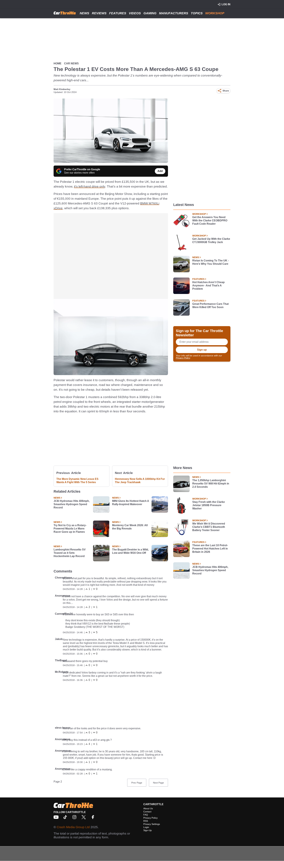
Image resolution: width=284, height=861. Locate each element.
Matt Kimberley (62, 89)
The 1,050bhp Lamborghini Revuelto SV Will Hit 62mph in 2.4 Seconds (210, 483)
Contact (147, 811)
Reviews (99, 13)
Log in (226, 4)
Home (57, 63)
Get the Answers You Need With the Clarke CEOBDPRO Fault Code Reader (209, 220)
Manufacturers (173, 13)
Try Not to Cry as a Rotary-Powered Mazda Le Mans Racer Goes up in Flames (70, 528)
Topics (197, 13)
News (84, 13)
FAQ (145, 815)
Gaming (149, 13)
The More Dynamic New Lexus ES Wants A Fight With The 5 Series (77, 481)
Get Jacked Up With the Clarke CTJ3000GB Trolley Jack (211, 240)
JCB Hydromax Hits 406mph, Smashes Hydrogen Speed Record (72, 504)
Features (117, 13)
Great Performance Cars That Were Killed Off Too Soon (210, 305)
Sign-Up (147, 830)
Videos (135, 13)
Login (146, 827)
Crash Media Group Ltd (73, 827)
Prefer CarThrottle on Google (82, 169)
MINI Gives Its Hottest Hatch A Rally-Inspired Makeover (130, 503)
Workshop (214, 13)
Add (160, 171)
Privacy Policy (183, 358)
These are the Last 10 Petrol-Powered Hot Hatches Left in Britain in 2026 (210, 548)
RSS (145, 821)
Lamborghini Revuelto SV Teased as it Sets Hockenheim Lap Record (70, 553)
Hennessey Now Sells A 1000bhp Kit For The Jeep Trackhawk (140, 481)
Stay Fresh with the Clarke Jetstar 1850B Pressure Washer (208, 505)
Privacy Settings (151, 824)
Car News (71, 63)
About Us (148, 808)
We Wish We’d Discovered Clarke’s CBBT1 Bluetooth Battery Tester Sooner (208, 527)
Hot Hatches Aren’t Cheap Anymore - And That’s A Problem (208, 285)
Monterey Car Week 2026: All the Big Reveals (130, 527)
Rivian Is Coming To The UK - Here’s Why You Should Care (210, 262)
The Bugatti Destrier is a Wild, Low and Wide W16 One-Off (130, 551)
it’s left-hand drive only (89, 186)
